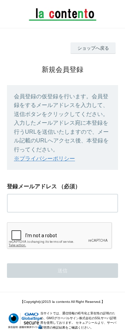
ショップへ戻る (93, 48)
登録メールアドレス (32, 186)
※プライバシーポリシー (44, 159)
